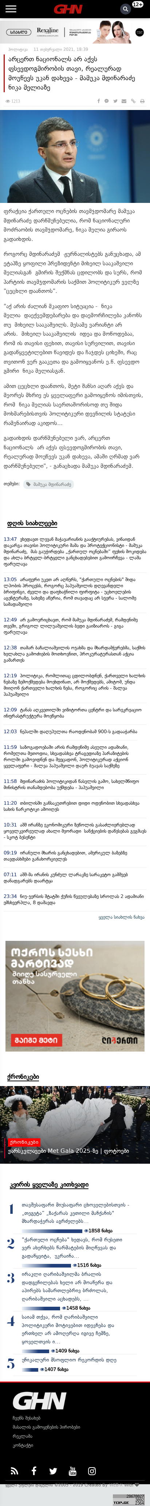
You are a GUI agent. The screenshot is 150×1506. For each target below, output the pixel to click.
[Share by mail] (124, 101)
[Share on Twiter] (115, 101)
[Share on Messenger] (106, 101)
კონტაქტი (23, 1445)
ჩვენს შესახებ (26, 1418)
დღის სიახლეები (32, 523)
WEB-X (116, 1484)
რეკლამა (22, 1436)
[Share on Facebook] (98, 101)
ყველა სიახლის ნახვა (122, 917)
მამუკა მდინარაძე (51, 484)
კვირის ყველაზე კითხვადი (49, 1184)
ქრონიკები (23, 1077)
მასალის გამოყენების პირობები (46, 1427)
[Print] (142, 101)
